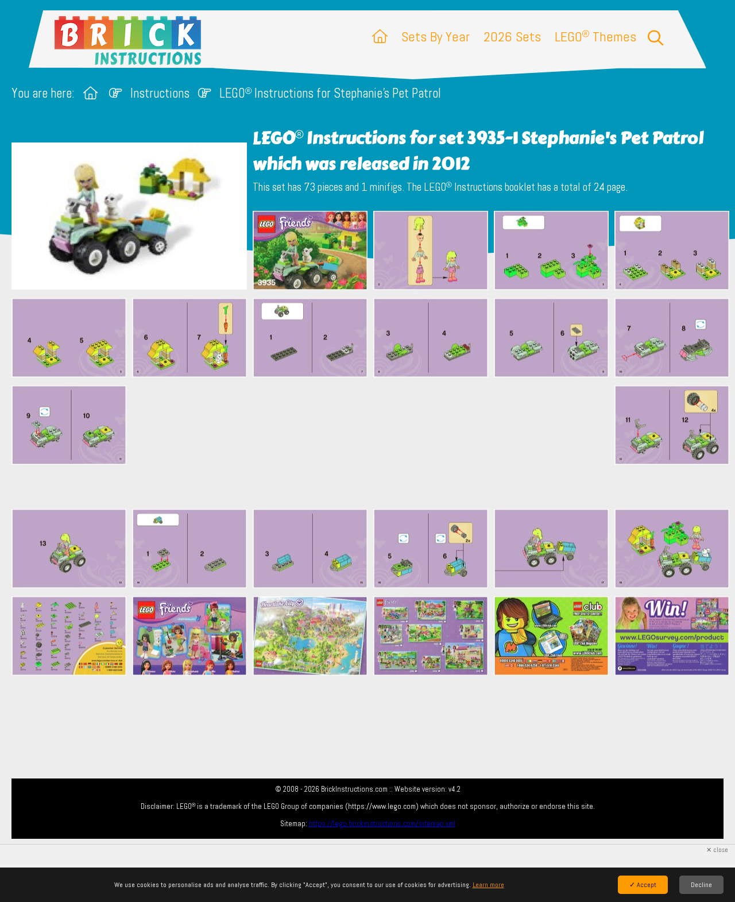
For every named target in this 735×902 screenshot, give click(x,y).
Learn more (488, 884)
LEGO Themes (595, 36)
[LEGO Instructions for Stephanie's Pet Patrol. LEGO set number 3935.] (310, 251)
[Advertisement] (373, 443)
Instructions (159, 93)
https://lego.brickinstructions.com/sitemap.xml (382, 823)
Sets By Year (435, 36)
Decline (701, 884)
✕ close (717, 850)
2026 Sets (512, 36)
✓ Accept (642, 884)
